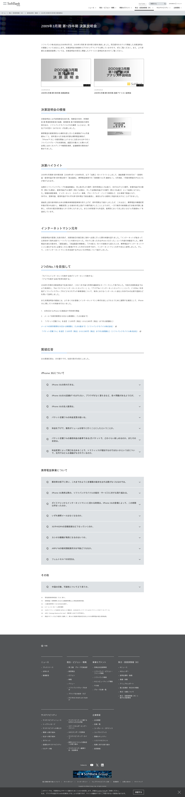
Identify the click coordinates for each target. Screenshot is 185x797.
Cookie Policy (101, 791)
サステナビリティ (49, 715)
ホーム (4, 13)
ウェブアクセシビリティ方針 (100, 781)
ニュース (45, 662)
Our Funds (142, 3)
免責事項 (116, 781)
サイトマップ (138, 781)
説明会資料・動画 (32, 13)
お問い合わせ (126, 781)
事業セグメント (99, 662)
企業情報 (96, 715)
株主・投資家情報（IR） (129, 662)
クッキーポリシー (82, 781)
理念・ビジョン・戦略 (77, 662)
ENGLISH (179, 3)
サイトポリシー (68, 781)
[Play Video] (66, 73)
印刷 (45, 646)
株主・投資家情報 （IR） (16, 13)
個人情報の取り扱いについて (51, 781)
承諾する (138, 792)
